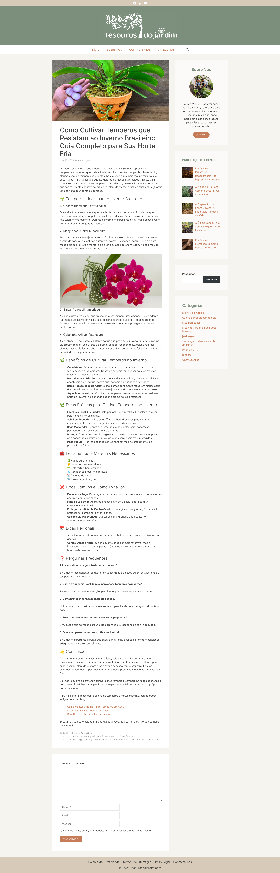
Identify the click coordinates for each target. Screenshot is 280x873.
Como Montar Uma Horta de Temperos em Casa (95, 706)
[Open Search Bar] (187, 49)
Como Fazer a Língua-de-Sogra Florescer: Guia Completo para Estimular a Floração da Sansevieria (111, 739)
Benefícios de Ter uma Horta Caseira (89, 714)
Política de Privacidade (104, 862)
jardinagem (188, 336)
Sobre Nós (114, 49)
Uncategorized (191, 359)
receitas (187, 354)
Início (95, 49)
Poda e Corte (190, 350)
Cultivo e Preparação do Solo (77, 733)
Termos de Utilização (137, 862)
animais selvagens (193, 312)
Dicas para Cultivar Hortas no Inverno (89, 710)
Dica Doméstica (191, 322)
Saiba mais (201, 135)
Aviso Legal (162, 862)
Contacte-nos (139, 49)
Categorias (166, 49)
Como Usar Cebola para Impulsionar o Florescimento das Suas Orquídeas (99, 736)
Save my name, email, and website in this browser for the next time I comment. (109, 830)
